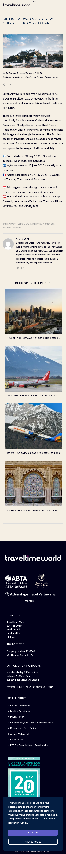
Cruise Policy (16, 739)
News (55, 77)
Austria (16, 77)
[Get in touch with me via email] (22, 268)
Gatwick (27, 224)
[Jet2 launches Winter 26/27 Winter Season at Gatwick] (33, 369)
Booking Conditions (20, 711)
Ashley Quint (12, 72)
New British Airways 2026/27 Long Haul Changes (34, 338)
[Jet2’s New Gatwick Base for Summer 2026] (33, 426)
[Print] (12, 84)
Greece (48, 77)
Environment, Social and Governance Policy (32, 722)
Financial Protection (20, 705)
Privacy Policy (17, 716)
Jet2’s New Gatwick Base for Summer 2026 (33, 453)
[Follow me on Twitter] (18, 268)
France (40, 77)
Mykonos (7, 228)
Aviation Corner (28, 77)
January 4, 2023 (34, 72)
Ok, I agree (32, 832)
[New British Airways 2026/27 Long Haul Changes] (33, 311)
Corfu (20, 224)
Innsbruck (37, 224)
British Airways (10, 224)
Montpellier (48, 224)
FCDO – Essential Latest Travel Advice (29, 745)
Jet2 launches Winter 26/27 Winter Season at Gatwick (34, 395)
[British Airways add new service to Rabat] (33, 484)
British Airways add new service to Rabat (33, 510)
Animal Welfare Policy (21, 734)
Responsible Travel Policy (23, 728)
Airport (8, 77)
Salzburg (17, 228)
